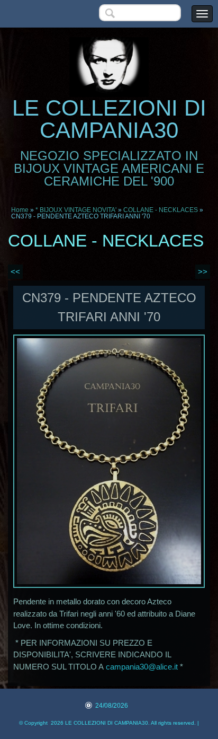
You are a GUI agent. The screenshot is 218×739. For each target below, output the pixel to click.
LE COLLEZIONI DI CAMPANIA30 (109, 119)
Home (20, 210)
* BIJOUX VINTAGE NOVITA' (75, 210)
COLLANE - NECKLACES (160, 210)
